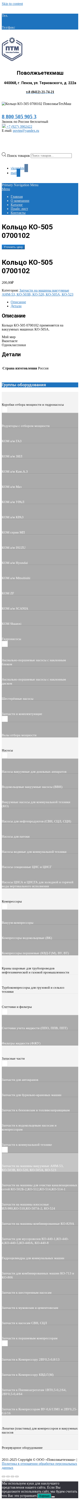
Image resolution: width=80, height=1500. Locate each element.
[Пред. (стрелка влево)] (3, 1480)
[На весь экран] (8, 1476)
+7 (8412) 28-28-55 (30, 27)
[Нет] (53, 1497)
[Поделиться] (12, 1476)
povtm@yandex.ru (26, 130)
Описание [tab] (18, 302)
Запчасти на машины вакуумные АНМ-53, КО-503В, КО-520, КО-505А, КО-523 (37, 292)
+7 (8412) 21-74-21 (23, 15)
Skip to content (12, 4)
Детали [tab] (16, 306)
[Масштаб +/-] (3, 1476)
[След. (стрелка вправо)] (8, 1480)
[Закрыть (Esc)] (17, 1476)
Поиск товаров (19, 155)
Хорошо (44, 1496)
